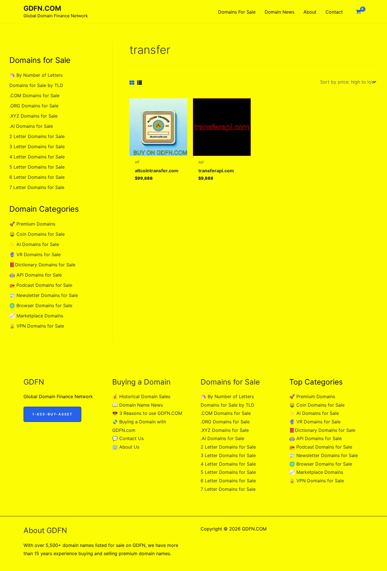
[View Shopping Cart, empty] (358, 12)
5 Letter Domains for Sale (37, 167)
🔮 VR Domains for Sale (35, 254)
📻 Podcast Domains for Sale (40, 285)
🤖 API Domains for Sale (35, 275)
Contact (334, 12)
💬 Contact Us (128, 438)
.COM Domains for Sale (34, 95)
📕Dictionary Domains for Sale (42, 265)
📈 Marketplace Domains (36, 316)
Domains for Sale (237, 12)
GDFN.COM (42, 8)
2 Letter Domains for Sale (37, 136)
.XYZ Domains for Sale (33, 116)
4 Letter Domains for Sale (37, 157)
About (309, 12)
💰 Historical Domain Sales (141, 396)
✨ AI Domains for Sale (34, 244)
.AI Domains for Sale (31, 126)
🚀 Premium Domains (32, 224)
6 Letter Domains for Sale (37, 177)
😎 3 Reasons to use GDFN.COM (147, 413)
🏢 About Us (125, 447)
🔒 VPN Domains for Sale (36, 326)
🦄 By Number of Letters (36, 75)
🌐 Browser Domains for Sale (40, 305)
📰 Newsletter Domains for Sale (43, 295)
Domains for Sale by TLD (36, 85)
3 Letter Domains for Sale (37, 146)
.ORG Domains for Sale (33, 106)
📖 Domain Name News (137, 405)
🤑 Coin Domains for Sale (37, 234)
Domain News (279, 12)
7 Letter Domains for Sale (36, 187)
